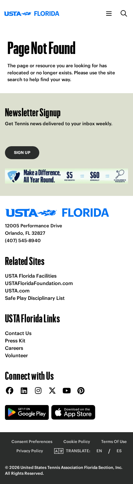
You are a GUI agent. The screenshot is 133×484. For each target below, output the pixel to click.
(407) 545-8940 (23, 240)
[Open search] (124, 13)
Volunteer (16, 355)
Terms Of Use (114, 442)
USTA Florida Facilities (31, 276)
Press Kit (15, 340)
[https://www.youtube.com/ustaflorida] (66, 391)
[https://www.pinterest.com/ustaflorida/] (80, 391)
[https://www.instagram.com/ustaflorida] (38, 391)
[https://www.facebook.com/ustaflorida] (9, 391)
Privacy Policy (29, 451)
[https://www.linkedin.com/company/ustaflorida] (23, 391)
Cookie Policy (76, 442)
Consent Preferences (31, 442)
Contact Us (18, 333)
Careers (14, 348)
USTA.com (17, 291)
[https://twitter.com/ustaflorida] (52, 391)
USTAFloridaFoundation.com (39, 283)
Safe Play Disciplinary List (35, 298)
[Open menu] (109, 13)
